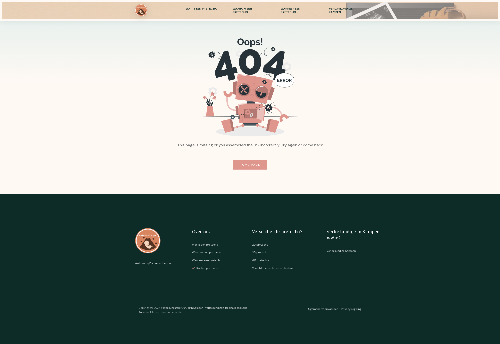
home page (251, 164)
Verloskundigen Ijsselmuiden (222, 308)
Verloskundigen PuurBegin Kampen (182, 308)
